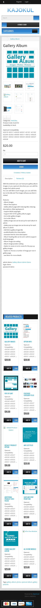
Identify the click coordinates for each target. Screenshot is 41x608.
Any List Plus (28, 445)
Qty (4, 150)
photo (19, 582)
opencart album (27, 582)
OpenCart (36, 594)
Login (26, 2)
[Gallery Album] (20, 64)
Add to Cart (21, 161)
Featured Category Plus (29, 394)
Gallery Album (15, 39)
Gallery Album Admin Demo (21, 262)
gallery (9, 582)
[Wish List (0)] (30, 2)
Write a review (26, 173)
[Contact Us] (38, 2)
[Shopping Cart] (32, 2)
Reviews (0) (20, 178)
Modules (14, 120)
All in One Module (30, 549)
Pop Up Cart (9, 393)
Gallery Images (10, 341)
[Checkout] (35, 2)
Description (9, 178)
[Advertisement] (20, 291)
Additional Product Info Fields (9, 499)
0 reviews (17, 173)
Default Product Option (11, 446)
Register (19, 2)
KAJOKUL (20, 10)
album (14, 582)
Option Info (28, 341)
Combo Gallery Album (10, 550)
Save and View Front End (28, 498)
